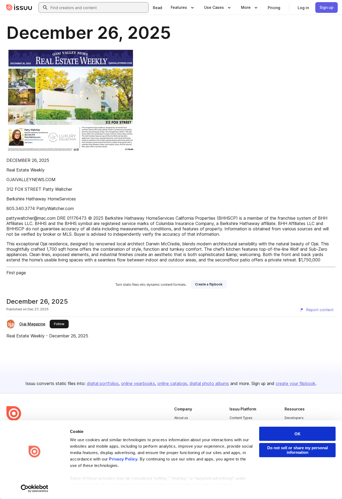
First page (16, 272)
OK (297, 434)
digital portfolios (103, 383)
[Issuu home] (19, 7)
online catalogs (172, 383)
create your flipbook (296, 383)
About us (181, 418)
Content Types (241, 418)
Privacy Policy (123, 459)
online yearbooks (138, 383)
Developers (294, 418)
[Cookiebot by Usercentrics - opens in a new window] (34, 489)
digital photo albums (209, 383)
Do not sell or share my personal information (297, 450)
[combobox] (98, 7)
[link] (157, 7)
